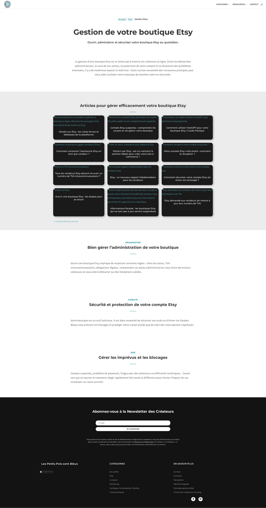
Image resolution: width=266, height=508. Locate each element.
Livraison (114, 480)
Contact (177, 472)
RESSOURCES (239, 4)
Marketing (114, 484)
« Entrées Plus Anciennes (65, 221)
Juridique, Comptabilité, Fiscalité (124, 488)
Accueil (122, 19)
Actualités (114, 472)
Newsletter (179, 480)
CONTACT (254, 4)
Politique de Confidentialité (144, 442)
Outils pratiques (117, 492)
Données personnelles (184, 488)
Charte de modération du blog (187, 492)
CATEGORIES (222, 4)
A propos (178, 476)
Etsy (130, 19)
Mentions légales (181, 484)
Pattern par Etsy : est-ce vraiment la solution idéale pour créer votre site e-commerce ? (133, 154)
